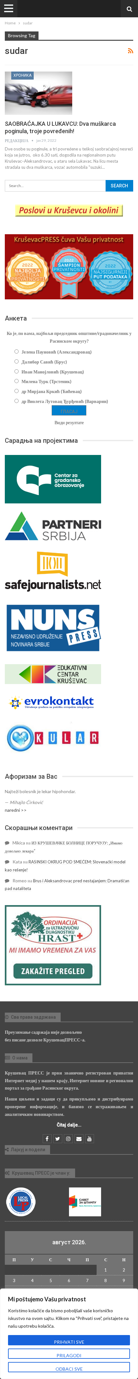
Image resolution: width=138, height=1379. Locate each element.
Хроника (22, 75)
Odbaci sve (69, 1369)
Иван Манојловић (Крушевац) (53, 371)
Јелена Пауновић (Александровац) (57, 352)
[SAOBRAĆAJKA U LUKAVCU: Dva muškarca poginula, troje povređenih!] (38, 93)
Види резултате (69, 422)
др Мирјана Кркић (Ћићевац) (52, 391)
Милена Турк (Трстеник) (47, 381)
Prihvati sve (69, 1342)
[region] (69, 1334)
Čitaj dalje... (69, 1124)
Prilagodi (69, 1355)
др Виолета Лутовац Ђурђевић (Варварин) (65, 401)
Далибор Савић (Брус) (44, 361)
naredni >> (16, 810)
